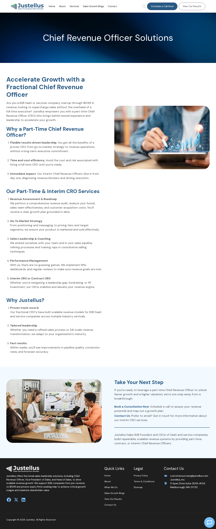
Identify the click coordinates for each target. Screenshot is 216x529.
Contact (112, 6)
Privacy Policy (141, 475)
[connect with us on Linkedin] (23, 499)
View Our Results (192, 6)
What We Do (111, 487)
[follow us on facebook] (8, 499)
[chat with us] (209, 522)
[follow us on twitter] (16, 499)
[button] (74, 6)
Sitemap (138, 487)
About (62, 6)
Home (52, 6)
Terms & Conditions (144, 481)
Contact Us (110, 504)
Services (74, 6)
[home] (27, 6)
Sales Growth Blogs (93, 6)
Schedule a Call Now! (162, 6)
